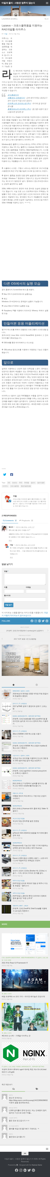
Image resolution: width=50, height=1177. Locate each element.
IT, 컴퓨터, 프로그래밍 (8, 1066)
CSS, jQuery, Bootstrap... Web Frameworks (18, 957)
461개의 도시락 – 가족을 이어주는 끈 (16, 1036)
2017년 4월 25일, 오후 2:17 (25, 527)
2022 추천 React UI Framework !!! (15, 963)
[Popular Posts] (13, 684)
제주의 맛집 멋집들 (19, 880)
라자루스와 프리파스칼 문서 (19, 104)
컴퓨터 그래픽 (25, 691)
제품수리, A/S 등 (18, 793)
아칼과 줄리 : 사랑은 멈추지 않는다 (18, 3)
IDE (9, 483)
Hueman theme (37, 1165)
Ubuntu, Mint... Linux (20, 906)
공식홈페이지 (13, 95)
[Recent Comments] (13, 1089)
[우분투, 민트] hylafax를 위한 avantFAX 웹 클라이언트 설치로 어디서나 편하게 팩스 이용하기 (30, 721)
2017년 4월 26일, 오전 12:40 (25, 545)
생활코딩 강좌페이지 (16, 98)
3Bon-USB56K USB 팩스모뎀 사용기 (27, 734)
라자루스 (5, 486)
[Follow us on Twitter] (43, 620)
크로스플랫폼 (14, 486)
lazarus (14, 483)
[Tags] (36, 1089)
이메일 (28, 587)
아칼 (5, 34)
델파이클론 (40, 483)
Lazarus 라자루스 (10, 19)
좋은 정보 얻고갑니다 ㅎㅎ (19, 1121)
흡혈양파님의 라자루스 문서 (19, 109)
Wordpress (17, 781)
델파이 (33, 483)
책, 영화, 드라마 (7, 994)
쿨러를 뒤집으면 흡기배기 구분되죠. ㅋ (24, 1129)
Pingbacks (27, 520)
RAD (20, 483)
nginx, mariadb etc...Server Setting (26, 716)
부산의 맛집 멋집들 (19, 818)
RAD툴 (26, 483)
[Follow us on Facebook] (32, 620)
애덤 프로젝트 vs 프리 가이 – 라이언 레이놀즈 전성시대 (23, 996)
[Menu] (47, 3)
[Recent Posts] (36, 684)
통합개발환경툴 (26, 486)
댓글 (6, 571)
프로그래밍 (7, 960)
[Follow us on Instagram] (35, 620)
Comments (10, 520)
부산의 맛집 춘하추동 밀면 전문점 (26, 821)
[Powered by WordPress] (17, 1165)
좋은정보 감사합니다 (17, 1137)
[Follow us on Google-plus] (39, 620)
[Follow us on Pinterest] (46, 620)
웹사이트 (7, 595)
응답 (10, 540)
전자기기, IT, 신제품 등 (20, 703)
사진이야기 (16, 755)
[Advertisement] (30, 52)
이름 (5, 587)
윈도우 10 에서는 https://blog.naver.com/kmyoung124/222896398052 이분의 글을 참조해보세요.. (28, 1100)
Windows (16, 691)
